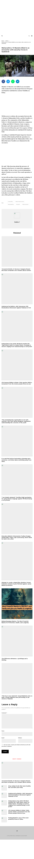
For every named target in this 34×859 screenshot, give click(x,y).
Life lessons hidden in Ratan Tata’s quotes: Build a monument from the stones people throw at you (17, 383)
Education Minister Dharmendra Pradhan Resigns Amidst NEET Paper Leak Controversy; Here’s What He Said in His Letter (17, 537)
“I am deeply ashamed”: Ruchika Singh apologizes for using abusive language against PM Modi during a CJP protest (17, 499)
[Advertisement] (17, 17)
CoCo (16, 222)
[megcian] (17, 678)
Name (3, 730)
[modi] (17, 479)
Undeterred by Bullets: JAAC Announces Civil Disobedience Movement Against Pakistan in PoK (16, 307)
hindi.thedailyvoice (20, 201)
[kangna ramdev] (17, 251)
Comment (4, 712)
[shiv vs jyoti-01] (17, 641)
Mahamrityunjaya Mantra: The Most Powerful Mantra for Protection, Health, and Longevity (15, 622)
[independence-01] (17, 326)
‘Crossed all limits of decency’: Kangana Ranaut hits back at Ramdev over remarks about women (16, 269)
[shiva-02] (17, 441)
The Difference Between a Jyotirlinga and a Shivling (15, 659)
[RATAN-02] (17, 365)
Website (20, 737)
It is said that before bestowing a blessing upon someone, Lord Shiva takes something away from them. (16, 460)
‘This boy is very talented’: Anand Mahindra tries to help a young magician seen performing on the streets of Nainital (17, 697)
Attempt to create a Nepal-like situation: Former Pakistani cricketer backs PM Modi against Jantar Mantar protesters (16, 584)
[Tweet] (8, 81)
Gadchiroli (10, 201)
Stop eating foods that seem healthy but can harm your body (19, 786)
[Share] (3, 81)
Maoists (18, 204)
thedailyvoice (25, 204)
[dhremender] (17, 518)
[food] (4, 787)
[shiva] (17, 603)
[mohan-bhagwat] (17, 402)
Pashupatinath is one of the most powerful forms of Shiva (18, 818)
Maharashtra (11, 204)
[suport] (17, 561)
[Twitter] (17, 831)
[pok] (17, 289)
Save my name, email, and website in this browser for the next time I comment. (16, 745)
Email (3, 737)
